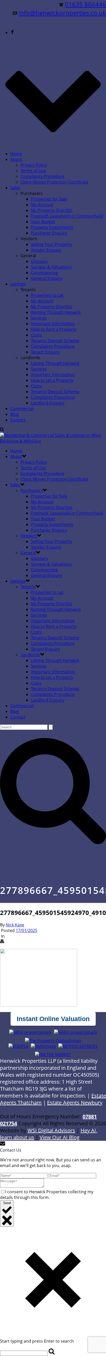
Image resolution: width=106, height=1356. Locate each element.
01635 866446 (85, 4)
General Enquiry (46, 278)
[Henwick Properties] (53, 441)
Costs (36, 335)
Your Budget (43, 221)
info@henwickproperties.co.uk (62, 12)
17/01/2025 (26, 930)
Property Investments (52, 227)
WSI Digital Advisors (51, 1130)
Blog (14, 414)
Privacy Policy (34, 165)
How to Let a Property (52, 380)
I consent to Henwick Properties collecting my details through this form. (46, 1194)
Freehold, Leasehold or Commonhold (67, 216)
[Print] (2, 942)
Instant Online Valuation (53, 1018)
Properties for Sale (49, 199)
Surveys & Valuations (51, 267)
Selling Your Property (51, 244)
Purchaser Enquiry (49, 233)
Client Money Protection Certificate (54, 182)
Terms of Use (33, 171)
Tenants (28, 587)
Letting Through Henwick (55, 363)
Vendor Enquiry (46, 250)
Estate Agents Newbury (74, 1102)
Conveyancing (44, 272)
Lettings (18, 284)
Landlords (30, 655)
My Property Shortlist (51, 210)
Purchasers (32, 490)
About (16, 159)
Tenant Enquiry (45, 352)
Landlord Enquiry (47, 403)
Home (16, 154)
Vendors (29, 536)
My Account (42, 205)
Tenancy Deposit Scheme (55, 340)
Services (39, 318)
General (28, 553)
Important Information (53, 323)
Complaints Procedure (42, 176)
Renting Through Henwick (56, 312)
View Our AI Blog (60, 1137)
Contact (17, 420)
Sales (15, 188)
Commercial (22, 408)
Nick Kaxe (15, 925)
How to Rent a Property (53, 329)
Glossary (39, 261)
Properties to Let (47, 295)
